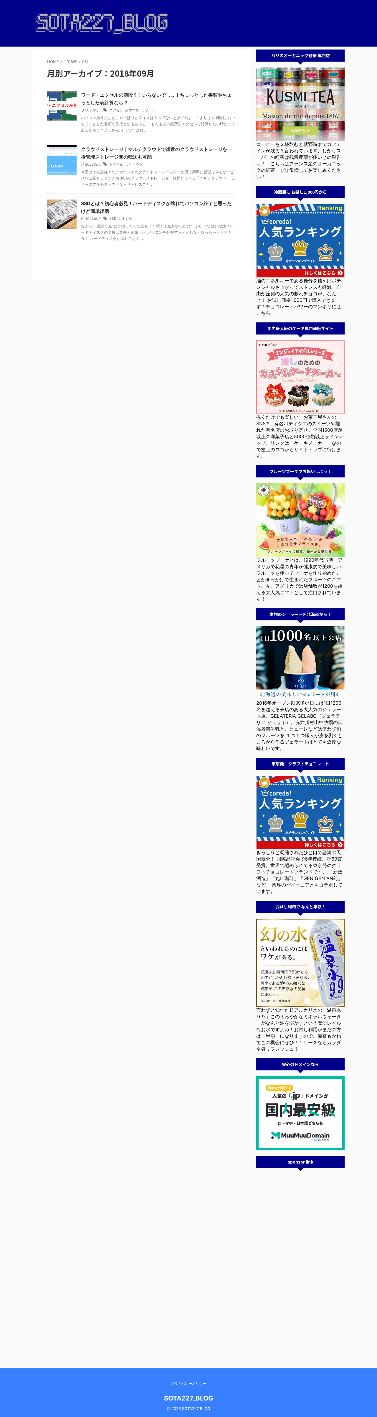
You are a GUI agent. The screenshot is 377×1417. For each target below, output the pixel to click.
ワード (150, 110)
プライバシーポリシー (188, 1383)
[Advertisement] (300, 1262)
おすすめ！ (134, 110)
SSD (112, 218)
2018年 (70, 61)
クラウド (136, 164)
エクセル (116, 110)
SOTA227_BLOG (188, 1398)
